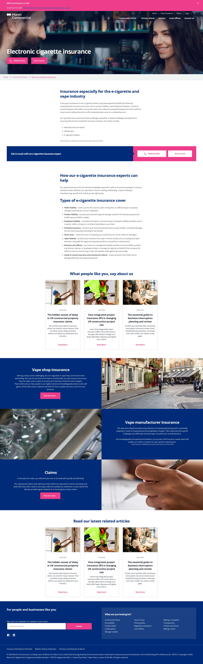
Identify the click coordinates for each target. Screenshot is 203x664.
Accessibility (110, 623)
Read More (62, 345)
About (154, 13)
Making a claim (169, 629)
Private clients (148, 18)
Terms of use (139, 620)
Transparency (169, 623)
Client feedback (167, 13)
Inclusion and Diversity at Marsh (72, 649)
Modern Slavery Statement (45, 649)
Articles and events (171, 626)
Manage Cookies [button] (111, 632)
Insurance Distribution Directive (19, 649)
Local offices (174, 18)
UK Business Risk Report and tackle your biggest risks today (46, 8)
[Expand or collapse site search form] (194, 13)
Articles (161, 18)
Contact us (189, 18)
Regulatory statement (143, 626)
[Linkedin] (13, 635)
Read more (62, 592)
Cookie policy (110, 629)
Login (187, 13)
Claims (179, 13)
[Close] (198, 3)
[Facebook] (8, 635)
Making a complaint (171, 620)
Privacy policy (139, 623)
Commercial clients (127, 18)
